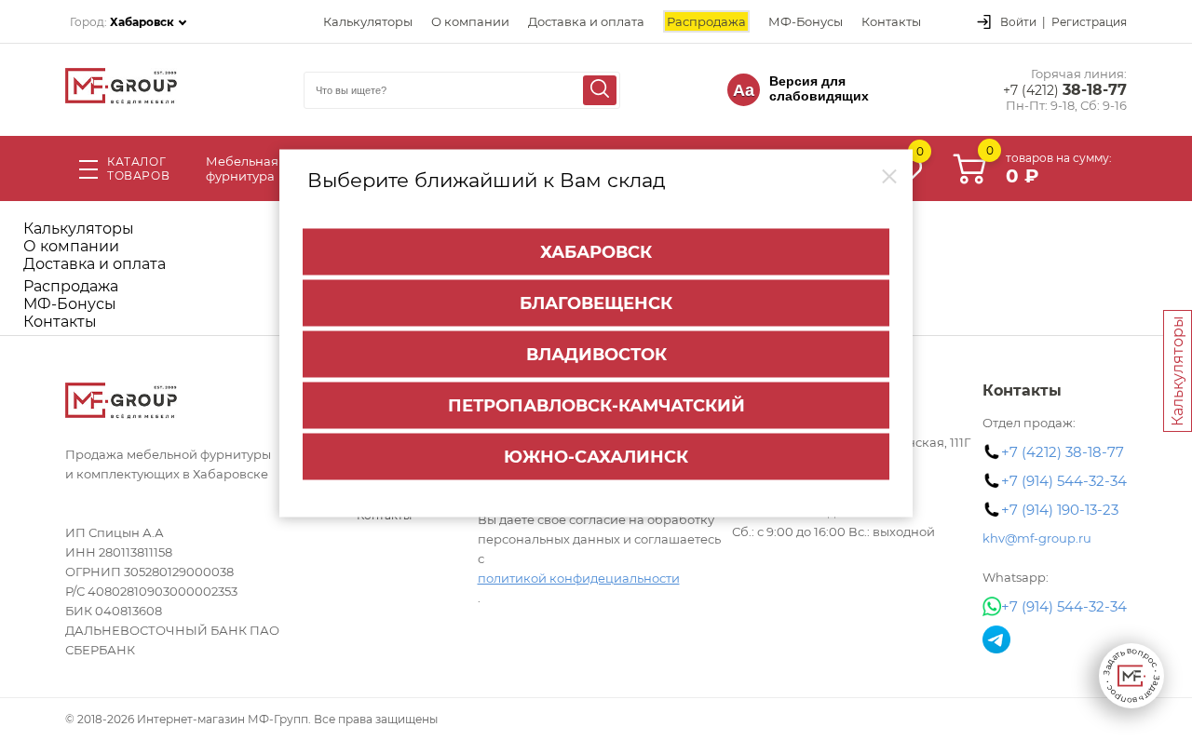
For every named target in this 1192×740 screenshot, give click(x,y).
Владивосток (596, 353)
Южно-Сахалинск (596, 456)
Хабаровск (596, 251)
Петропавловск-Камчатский (596, 405)
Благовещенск (596, 302)
